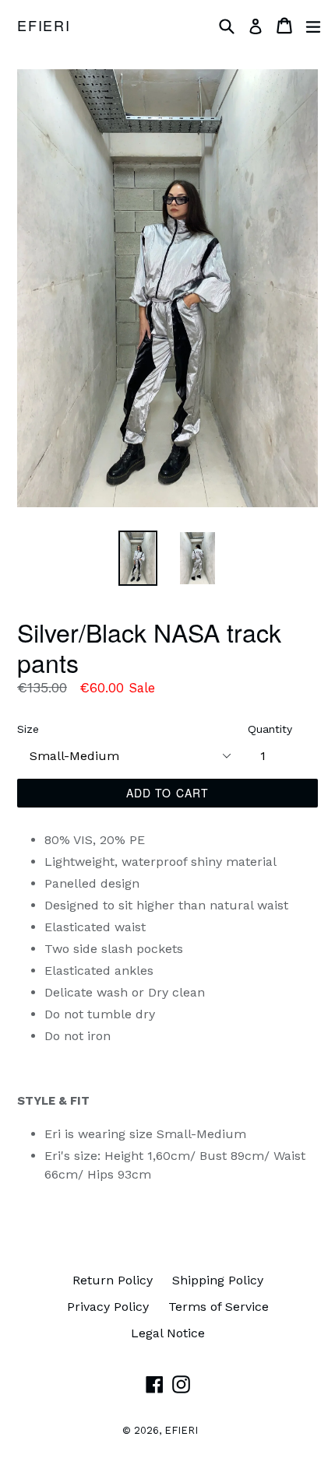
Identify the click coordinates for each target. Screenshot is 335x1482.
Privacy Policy (108, 1306)
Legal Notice (168, 1333)
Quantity (270, 729)
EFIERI (44, 25)
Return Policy (112, 1280)
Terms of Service (218, 1306)
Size (28, 729)
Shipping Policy (217, 1280)
